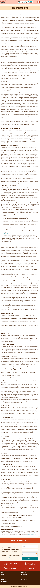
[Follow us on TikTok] (21, 579)
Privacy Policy (24, 572)
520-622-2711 (5, 233)
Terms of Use (24, 574)
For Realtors (4, 581)
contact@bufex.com (32, 534)
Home (2, 572)
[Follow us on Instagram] (24, 579)
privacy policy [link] (7, 556)
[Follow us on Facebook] (26, 579)
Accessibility (24, 577)
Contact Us (3, 579)
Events (2, 574)
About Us (3, 577)
